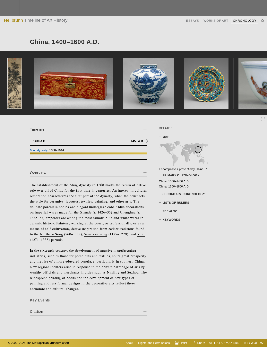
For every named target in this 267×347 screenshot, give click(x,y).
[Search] (263, 20)
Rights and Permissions (154, 342)
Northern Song (51, 234)
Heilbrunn (36, 20)
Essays (192, 20)
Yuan (141, 234)
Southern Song (95, 234)
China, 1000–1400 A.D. (174, 181)
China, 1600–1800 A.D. (174, 186)
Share (201, 342)
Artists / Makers (224, 342)
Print (184, 342)
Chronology (245, 20)
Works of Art (215, 20)
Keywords (253, 342)
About (130, 342)
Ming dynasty (39, 150)
